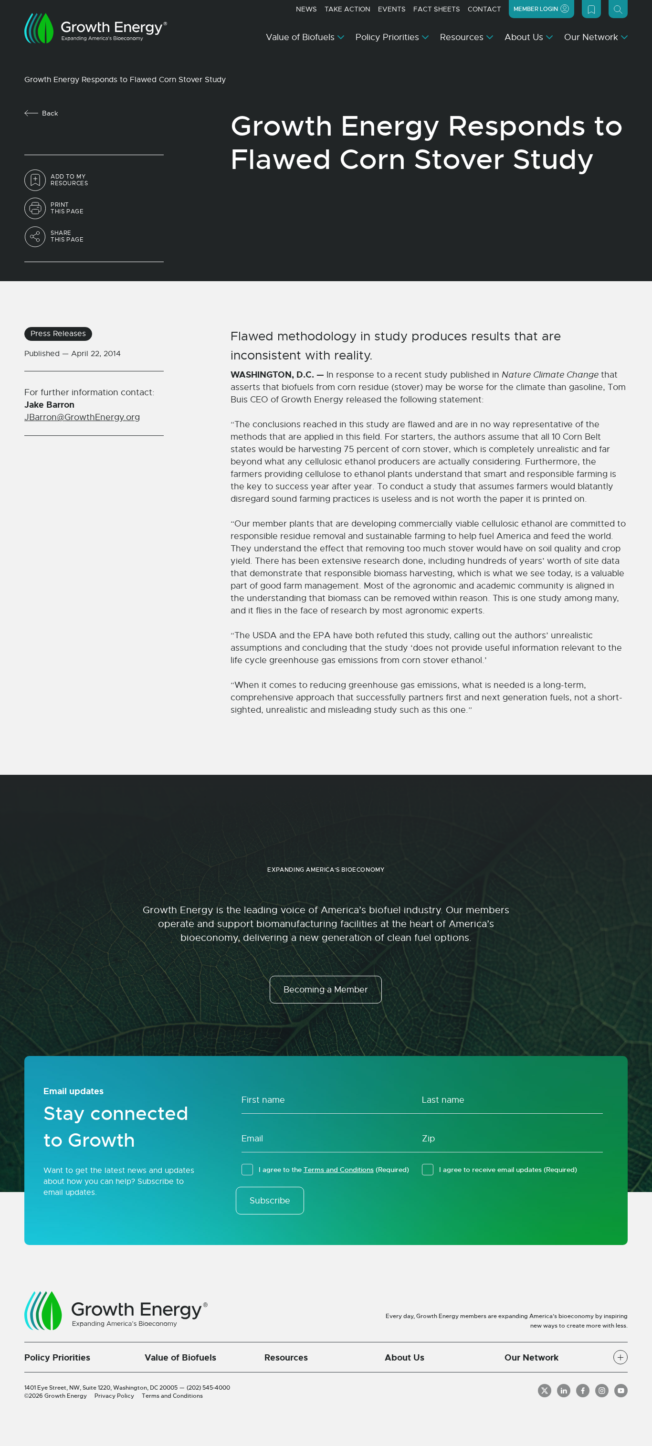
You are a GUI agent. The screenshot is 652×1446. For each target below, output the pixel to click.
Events (392, 9)
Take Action (347, 9)
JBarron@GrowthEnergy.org (82, 417)
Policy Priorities (387, 37)
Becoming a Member (326, 989)
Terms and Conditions (339, 1169)
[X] (544, 1390)
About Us (524, 37)
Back (50, 113)
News (306, 9)
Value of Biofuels (300, 37)
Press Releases (58, 333)
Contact (484, 9)
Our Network (591, 37)
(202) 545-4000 (208, 1388)
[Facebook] (582, 1390)
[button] (620, 1357)
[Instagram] (602, 1390)
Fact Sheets (436, 9)
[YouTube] (621, 1390)
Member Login (536, 9)
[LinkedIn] (563, 1390)
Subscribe (270, 1200)
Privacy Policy (114, 1396)
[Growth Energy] (95, 28)
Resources (462, 37)
